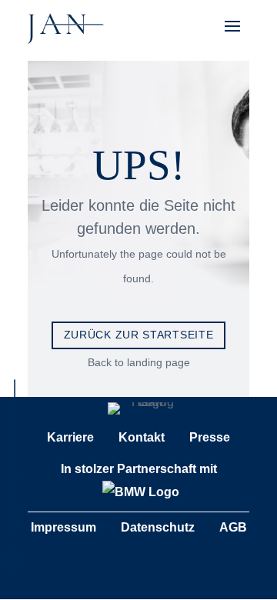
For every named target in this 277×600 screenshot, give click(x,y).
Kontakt (141, 437)
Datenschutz (158, 527)
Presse (209, 437)
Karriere (70, 437)
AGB (233, 527)
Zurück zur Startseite (139, 334)
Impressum (63, 527)
